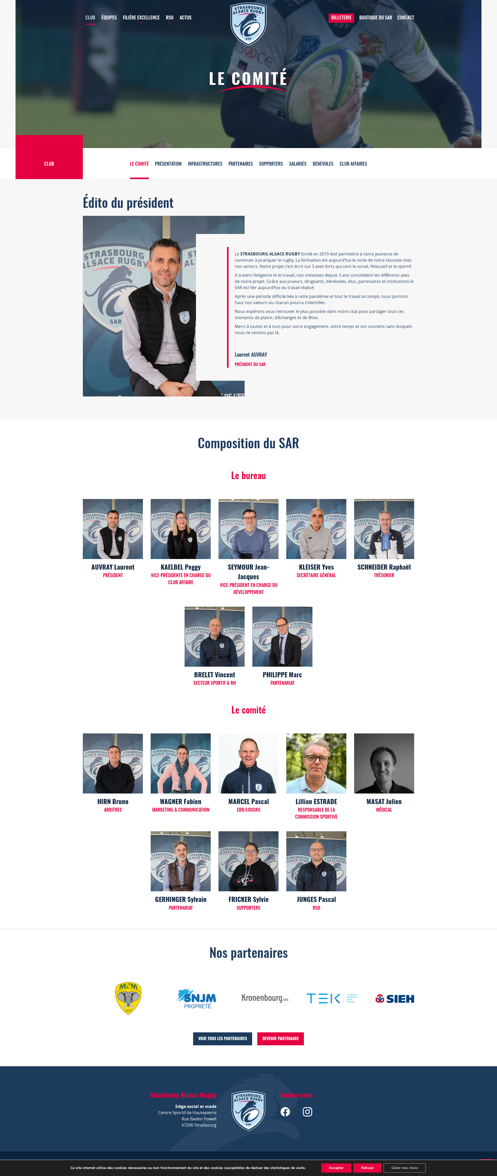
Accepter (336, 1167)
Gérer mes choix (404, 1167)
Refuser (367, 1167)
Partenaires (241, 164)
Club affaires (353, 164)
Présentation (168, 164)
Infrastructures (205, 164)
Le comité (139, 164)
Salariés (297, 164)
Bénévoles (323, 164)
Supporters (271, 164)
